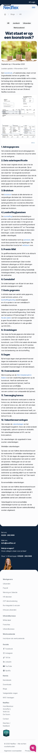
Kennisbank (7, 680)
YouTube (8, 666)
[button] (33, 7)
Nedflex (6, 703)
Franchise (6, 625)
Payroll (5, 588)
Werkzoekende (9, 634)
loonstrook (8, 73)
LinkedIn (8, 662)
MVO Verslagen (8, 698)
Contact (6, 719)
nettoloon (25, 245)
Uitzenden (27, 23)
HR (8, 23)
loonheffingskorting (8, 300)
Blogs (5, 689)
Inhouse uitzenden (9, 610)
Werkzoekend (19, 28)
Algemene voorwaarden (13, 751)
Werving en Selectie (10, 592)
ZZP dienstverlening (10, 601)
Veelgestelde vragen (10, 693)
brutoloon (7, 195)
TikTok (7, 658)
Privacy (28, 751)
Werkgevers (8, 579)
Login (33, 2)
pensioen (27, 240)
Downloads (7, 684)
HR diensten (7, 597)
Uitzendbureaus (9, 616)
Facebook (9, 649)
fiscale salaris (6, 318)
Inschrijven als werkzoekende (13, 638)
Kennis (5, 676)
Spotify (8, 671)
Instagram (9, 653)
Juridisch (16, 23)
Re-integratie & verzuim (11, 605)
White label (7, 620)
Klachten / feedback (6, 724)
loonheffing (8, 216)
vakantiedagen (18, 424)
